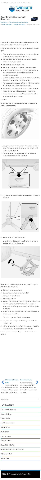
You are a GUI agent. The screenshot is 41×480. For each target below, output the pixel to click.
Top (18, 2)
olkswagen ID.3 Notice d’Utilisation (12, 449)
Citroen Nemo (5, 418)
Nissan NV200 (5, 427)
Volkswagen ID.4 (6, 454)
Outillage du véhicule (19, 24)
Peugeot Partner (6, 440)
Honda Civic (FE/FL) (7, 445)
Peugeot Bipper (6, 436)
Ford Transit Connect (7, 423)
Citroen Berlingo (6, 414)
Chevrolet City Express (8, 409)
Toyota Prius (5, 458)
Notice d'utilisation (8, 2)
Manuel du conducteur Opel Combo (18, 22)
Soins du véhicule (7, 24)
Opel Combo (4, 22)
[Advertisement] (20, 33)
